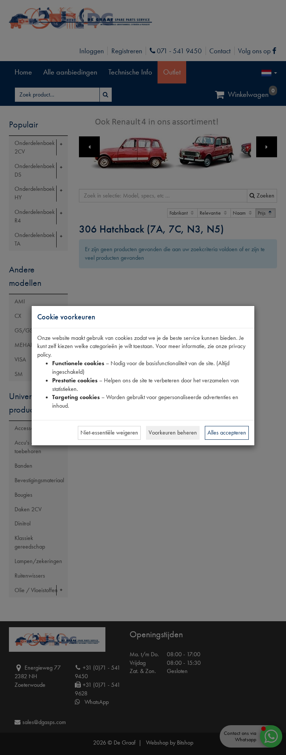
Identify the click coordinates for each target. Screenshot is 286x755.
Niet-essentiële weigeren (109, 432)
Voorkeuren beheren (173, 432)
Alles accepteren (226, 432)
